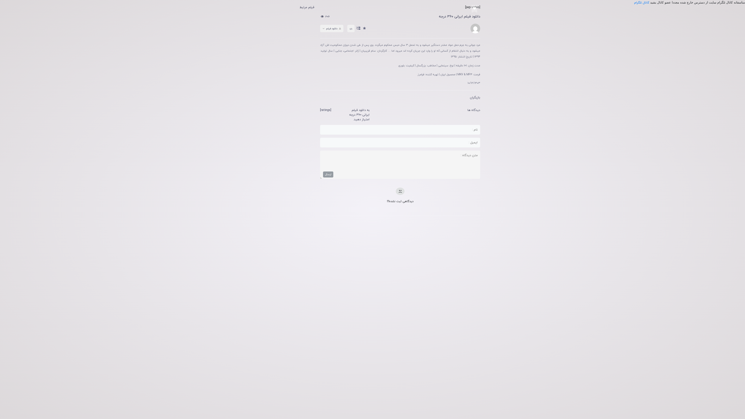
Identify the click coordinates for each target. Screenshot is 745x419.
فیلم (356, 35)
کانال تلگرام (642, 3)
